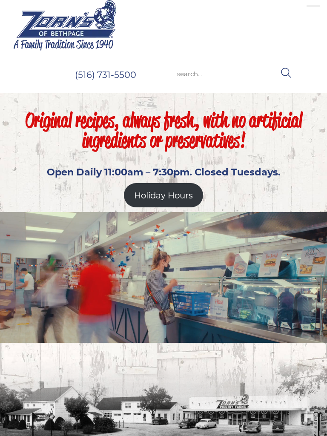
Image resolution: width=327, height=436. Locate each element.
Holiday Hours (163, 195)
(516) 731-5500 (105, 74)
